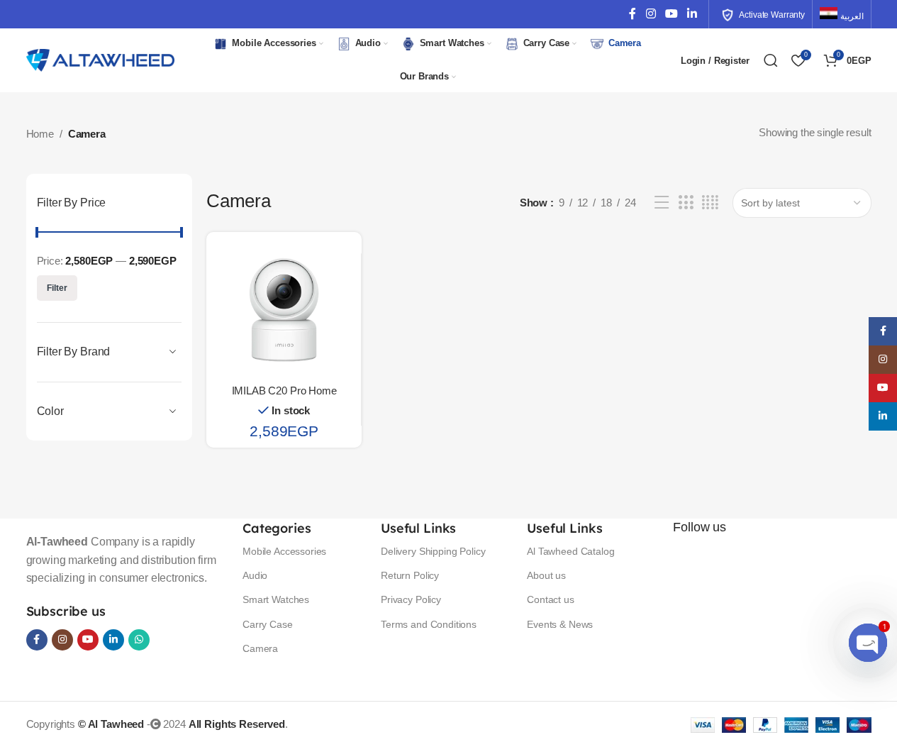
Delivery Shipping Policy (433, 551)
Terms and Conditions (429, 624)
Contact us (550, 599)
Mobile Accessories (284, 551)
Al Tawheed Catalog (570, 551)
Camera (260, 648)
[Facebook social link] (632, 14)
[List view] (661, 202)
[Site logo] (100, 59)
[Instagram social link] (650, 14)
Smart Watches (276, 599)
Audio (255, 575)
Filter (57, 288)
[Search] (771, 60)
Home (40, 134)
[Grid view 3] (686, 202)
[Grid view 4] (710, 202)
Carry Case (268, 624)
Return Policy (410, 575)
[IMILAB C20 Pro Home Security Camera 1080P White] (284, 310)
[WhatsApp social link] (139, 640)
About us (546, 575)
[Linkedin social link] (691, 14)
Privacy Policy (411, 599)
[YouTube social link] (671, 14)
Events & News (560, 624)
